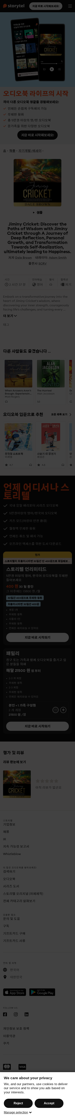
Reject (18, 1103)
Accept (49, 1103)
